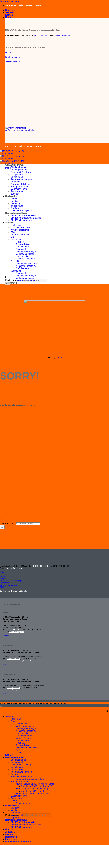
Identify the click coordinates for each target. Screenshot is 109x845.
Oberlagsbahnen (18, 167)
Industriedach (17, 206)
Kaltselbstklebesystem (21, 210)
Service (9, 223)
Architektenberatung (20, 227)
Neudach (15, 201)
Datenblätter (22, 249)
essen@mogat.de (16, 632)
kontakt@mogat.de (62, 35)
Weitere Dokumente (25, 259)
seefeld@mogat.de (17, 690)
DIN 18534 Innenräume (22, 220)
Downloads (16, 239)
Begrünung (16, 208)
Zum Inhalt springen (9, 1)
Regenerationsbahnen (21, 179)
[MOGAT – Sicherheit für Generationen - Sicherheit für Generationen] (13, 158)
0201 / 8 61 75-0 (14, 629)
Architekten (16, 261)
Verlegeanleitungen (25, 254)
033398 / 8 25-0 (13, 688)
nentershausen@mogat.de (20, 661)
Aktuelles (10, 12)
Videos (14, 237)
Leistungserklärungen (26, 251)
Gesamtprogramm (14, 165)
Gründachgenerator (20, 235)
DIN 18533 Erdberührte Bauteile (26, 218)
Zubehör (15, 194)
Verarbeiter (16, 271)
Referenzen (11, 283)
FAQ (13, 232)
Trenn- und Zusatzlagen (22, 172)
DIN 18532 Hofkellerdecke (23, 215)
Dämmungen (17, 177)
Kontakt (9, 17)
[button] (8, 168)
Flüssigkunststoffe (19, 186)
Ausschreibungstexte (26, 266)
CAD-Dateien (22, 247)
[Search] (7, 283)
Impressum (11, 839)
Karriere (9, 15)
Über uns (10, 10)
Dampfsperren (17, 174)
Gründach (15, 182)
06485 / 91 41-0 (13, 659)
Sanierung (15, 203)
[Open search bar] (6, 278)
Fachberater (16, 225)
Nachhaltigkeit (23, 256)
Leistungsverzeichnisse (27, 263)
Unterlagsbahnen (19, 170)
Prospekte (21, 242)
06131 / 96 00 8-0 (41, 35)
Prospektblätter (23, 244)
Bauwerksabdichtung (16, 213)
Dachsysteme (12, 196)
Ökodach (15, 198)
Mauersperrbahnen (20, 189)
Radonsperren (17, 191)
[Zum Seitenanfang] (1, 706)
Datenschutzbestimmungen (19, 841)
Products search (13, 280)
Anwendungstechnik (20, 230)
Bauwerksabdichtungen (22, 184)
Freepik (59, 358)
